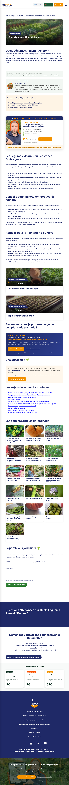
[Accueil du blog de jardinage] (34, 703)
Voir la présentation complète (33, 349)
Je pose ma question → (17, 379)
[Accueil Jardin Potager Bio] (7, 4)
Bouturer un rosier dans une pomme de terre (22, 412)
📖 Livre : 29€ (58, 4)
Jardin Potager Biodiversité (14, 16)
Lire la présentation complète (30, 142)
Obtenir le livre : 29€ (16, 349)
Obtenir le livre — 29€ (27, 777)
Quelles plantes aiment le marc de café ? (21, 410)
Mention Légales (34, 732)
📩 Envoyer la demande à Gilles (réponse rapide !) (23, 657)
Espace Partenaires (34, 737)
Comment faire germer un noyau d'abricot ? (22, 406)
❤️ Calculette (48, 4)
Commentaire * (9, 568)
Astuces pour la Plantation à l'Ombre (21, 107)
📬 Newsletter (38, 4)
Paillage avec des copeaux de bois (34, 716)
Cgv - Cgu (34, 728)
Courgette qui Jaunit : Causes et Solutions (22, 397)
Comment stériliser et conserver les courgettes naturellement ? (28, 401)
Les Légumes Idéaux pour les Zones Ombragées (26, 103)
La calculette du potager (34, 711)
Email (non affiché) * (40, 561)
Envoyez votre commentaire (16, 584)
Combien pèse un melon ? (16, 408)
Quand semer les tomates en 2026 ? (34, 720)
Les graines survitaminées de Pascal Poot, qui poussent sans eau (29, 395)
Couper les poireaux (14, 399)
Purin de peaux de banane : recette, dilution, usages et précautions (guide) (32, 404)
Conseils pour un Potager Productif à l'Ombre (24, 105)
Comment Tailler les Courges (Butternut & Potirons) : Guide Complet (30, 393)
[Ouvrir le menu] (65, 5)
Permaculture (29, 16)
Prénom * (8, 561)
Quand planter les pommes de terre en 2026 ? (34, 724)
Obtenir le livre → (45, 139)
